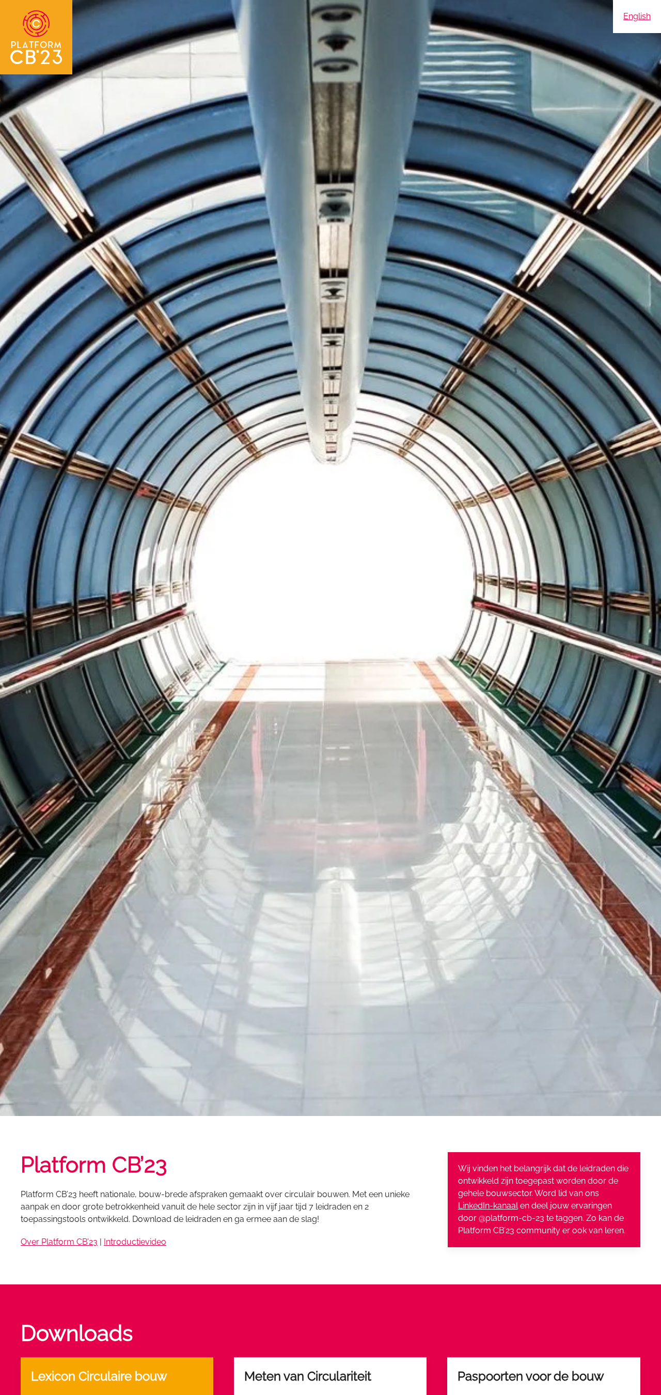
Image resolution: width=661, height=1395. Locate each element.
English (637, 16)
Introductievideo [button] (135, 1242)
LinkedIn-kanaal (488, 1206)
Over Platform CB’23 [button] (59, 1242)
